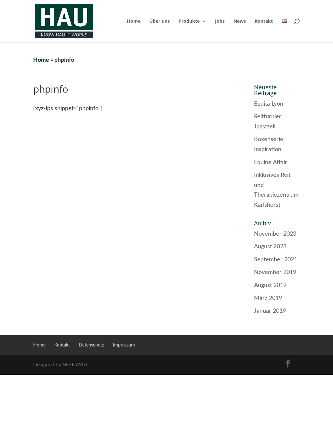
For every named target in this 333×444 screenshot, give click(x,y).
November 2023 (275, 234)
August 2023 (270, 247)
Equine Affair (270, 162)
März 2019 (268, 298)
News (239, 21)
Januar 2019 (270, 311)
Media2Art (74, 364)
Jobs (220, 21)
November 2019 (275, 272)
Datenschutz (91, 345)
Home (133, 21)
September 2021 (275, 260)
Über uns (159, 21)
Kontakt (264, 21)
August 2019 (270, 285)
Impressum (124, 345)
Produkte (189, 21)
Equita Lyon (268, 104)
